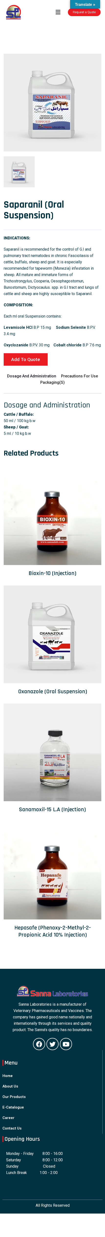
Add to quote (25, 359)
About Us (10, 1086)
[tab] (19, 171)
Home (7, 1076)
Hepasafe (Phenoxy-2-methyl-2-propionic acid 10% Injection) (52, 931)
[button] (84, 12)
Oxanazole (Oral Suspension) (52, 691)
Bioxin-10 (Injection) (52, 573)
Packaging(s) (52, 382)
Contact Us (11, 1128)
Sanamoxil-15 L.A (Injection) (52, 809)
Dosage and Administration (31, 376)
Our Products (14, 1097)
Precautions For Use (79, 376)
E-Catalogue (13, 1107)
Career (8, 1118)
